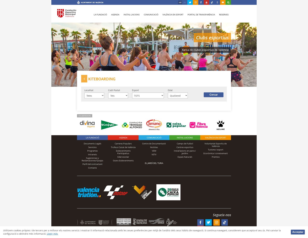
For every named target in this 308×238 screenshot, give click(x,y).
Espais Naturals (185, 156)
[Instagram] (195, 2)
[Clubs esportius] (84, 78)
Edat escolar (123, 156)
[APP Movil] (217, 2)
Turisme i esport (215, 149)
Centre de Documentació (154, 143)
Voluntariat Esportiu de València (216, 145)
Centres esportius (184, 147)
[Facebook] (201, 2)
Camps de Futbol (185, 143)
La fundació (100, 14)
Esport (135, 90)
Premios (216, 156)
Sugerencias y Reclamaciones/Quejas (92, 159)
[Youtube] (206, 2)
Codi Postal (114, 90)
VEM (154, 150)
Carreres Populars (123, 143)
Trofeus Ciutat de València (123, 147)
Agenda (115, 14)
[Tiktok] (212, 2)
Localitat (88, 90)
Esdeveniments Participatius (123, 152)
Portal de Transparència (201, 14)
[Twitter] (190, 2)
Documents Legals (92, 143)
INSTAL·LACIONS (185, 137)
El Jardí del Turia (154, 163)
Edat (170, 90)
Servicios (92, 147)
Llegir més (52, 233)
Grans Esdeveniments (123, 160)
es (185, 2)
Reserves (224, 14)
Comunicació (151, 14)
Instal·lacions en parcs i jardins (185, 152)
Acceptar (297, 232)
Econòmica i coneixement (215, 153)
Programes (92, 150)
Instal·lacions (132, 14)
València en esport (173, 14)
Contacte (92, 167)
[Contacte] (223, 2)
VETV (154, 154)
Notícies (154, 147)
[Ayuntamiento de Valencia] (90, 3)
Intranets (92, 154)
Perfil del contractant (92, 164)
